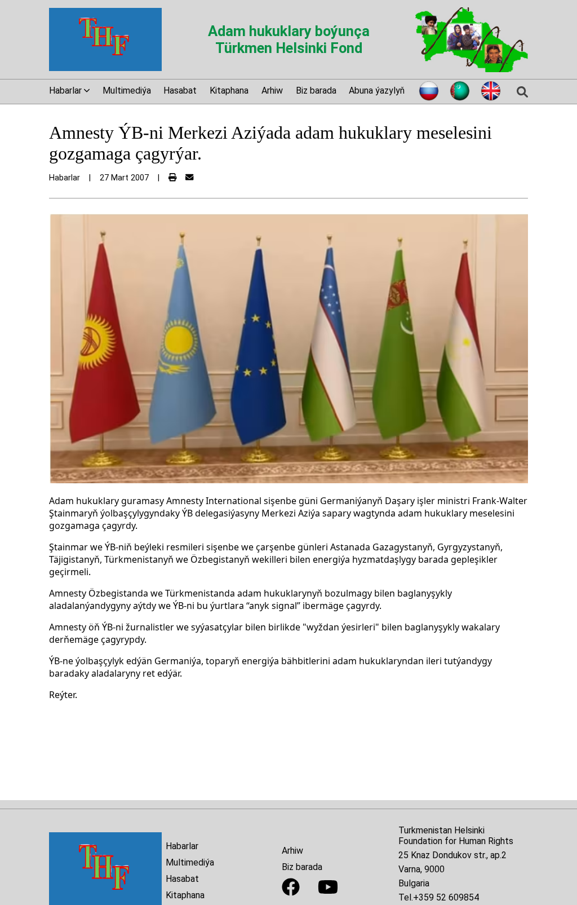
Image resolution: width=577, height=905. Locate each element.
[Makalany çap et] (172, 178)
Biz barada (316, 90)
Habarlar (182, 846)
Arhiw (272, 90)
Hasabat (180, 90)
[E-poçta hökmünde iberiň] (189, 178)
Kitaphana (229, 90)
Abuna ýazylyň (377, 90)
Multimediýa (127, 90)
